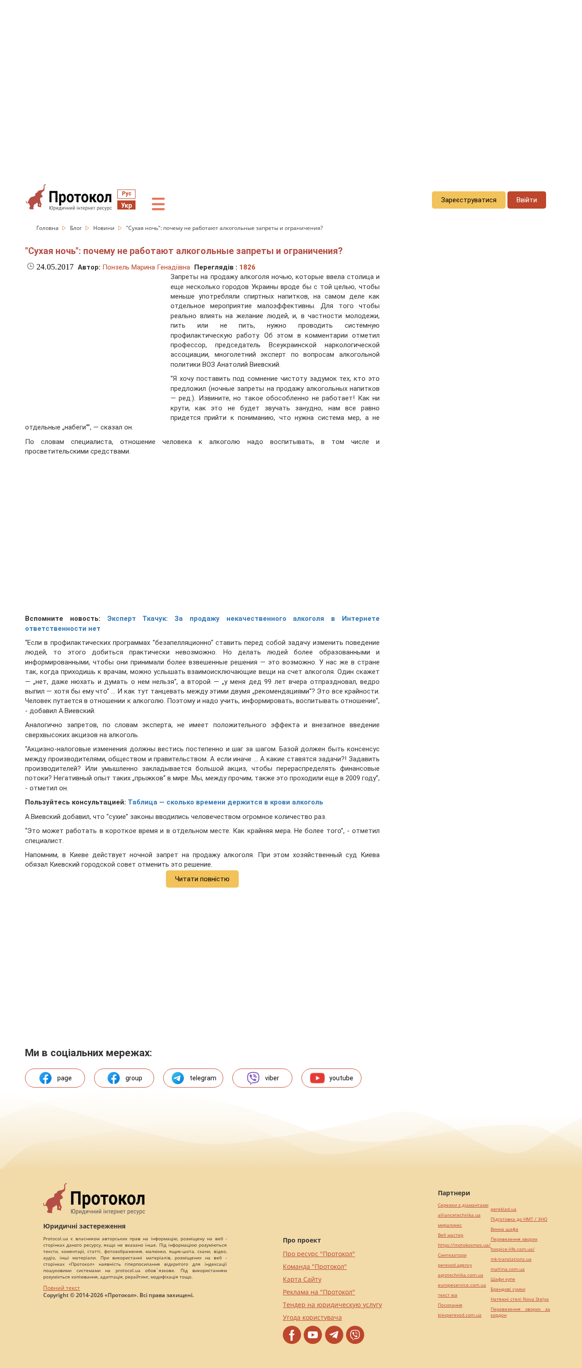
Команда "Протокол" (315, 1266)
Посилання (450, 1305)
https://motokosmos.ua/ (464, 1245)
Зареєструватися (469, 200)
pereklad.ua (504, 1209)
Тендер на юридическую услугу (332, 1304)
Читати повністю (202, 879)
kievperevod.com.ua (460, 1315)
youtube (341, 1078)
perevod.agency (455, 1265)
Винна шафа (504, 1229)
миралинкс (450, 1225)
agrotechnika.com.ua (460, 1275)
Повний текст (61, 1288)
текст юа (447, 1295)
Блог (76, 228)
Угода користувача (312, 1317)
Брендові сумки (508, 1289)
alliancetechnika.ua (459, 1215)
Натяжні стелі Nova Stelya (520, 1299)
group (133, 1078)
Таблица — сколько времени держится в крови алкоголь (225, 802)
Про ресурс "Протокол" (319, 1253)
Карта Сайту (302, 1279)
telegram (203, 1078)
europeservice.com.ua (462, 1285)
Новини (104, 228)
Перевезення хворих (514, 1239)
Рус (126, 193)
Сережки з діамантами (463, 1205)
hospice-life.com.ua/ (513, 1249)
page (64, 1078)
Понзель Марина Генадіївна (146, 267)
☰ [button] (158, 204)
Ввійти (527, 200)
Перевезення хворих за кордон (520, 1312)
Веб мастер (450, 1235)
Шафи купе (503, 1279)
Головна (48, 228)
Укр (126, 205)
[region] (291, 82)
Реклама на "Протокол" (319, 1292)
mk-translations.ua (511, 1259)
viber (272, 1078)
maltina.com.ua (508, 1269)
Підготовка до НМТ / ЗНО (519, 1219)
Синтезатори (452, 1255)
